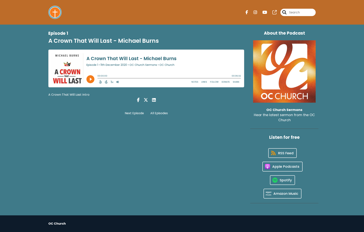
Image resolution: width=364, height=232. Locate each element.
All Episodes (159, 113)
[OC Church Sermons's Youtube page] (262, 12)
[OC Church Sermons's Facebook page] (247, 12)
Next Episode (134, 113)
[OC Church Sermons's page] (272, 12)
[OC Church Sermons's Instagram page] (253, 12)
